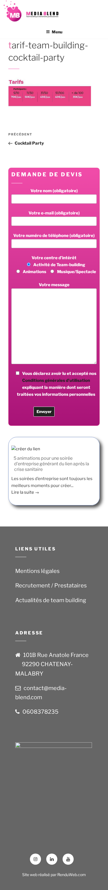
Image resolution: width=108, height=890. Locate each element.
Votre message (54, 284)
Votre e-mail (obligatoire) (54, 213)
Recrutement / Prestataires (51, 585)
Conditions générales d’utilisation (56, 380)
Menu (57, 31)
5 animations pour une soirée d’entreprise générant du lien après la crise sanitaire (51, 464)
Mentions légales (37, 571)
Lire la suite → (25, 492)
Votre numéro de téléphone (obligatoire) (54, 235)
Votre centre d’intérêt (59, 264)
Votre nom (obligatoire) (54, 190)
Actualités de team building (50, 600)
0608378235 (40, 711)
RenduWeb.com (71, 874)
